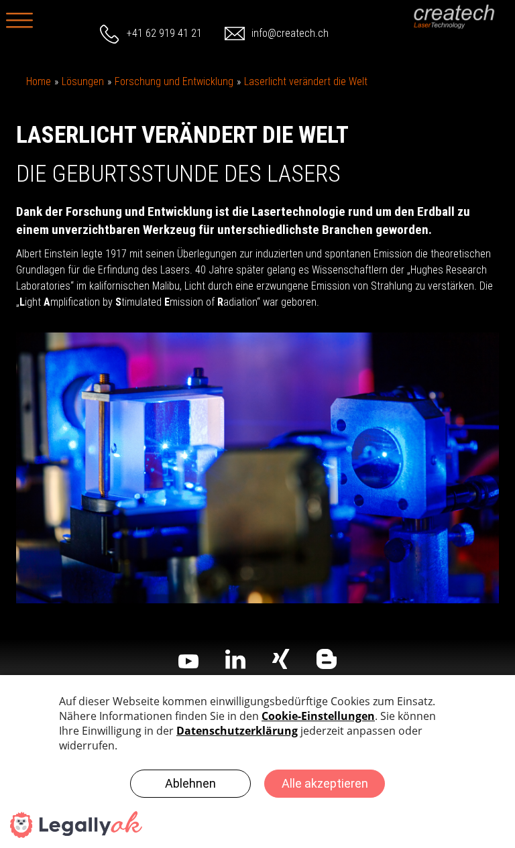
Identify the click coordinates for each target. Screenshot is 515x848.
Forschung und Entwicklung (174, 81)
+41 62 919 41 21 (164, 33)
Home (38, 81)
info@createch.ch (290, 33)
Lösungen (83, 81)
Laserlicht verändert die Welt (305, 81)
